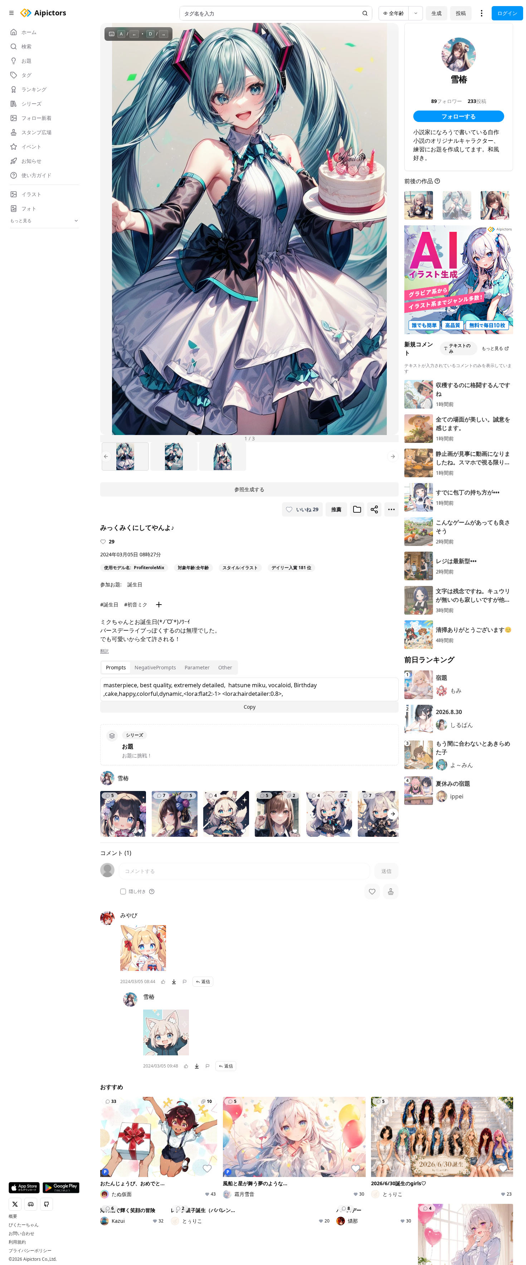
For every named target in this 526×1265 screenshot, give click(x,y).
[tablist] (169, 667)
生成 (437, 13)
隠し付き (137, 891)
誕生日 (134, 584)
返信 (205, 981)
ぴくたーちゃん (24, 1225)
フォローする (459, 116)
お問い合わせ (21, 1233)
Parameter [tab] (197, 667)
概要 (13, 1216)
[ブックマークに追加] (357, 509)
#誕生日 (109, 604)
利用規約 (17, 1242)
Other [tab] (225, 667)
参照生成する (249, 489)
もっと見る (492, 348)
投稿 (461, 13)
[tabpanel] (249, 695)
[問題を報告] (185, 982)
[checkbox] (123, 891)
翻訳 (104, 651)
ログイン (507, 13)
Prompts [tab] (116, 667)
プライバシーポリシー (30, 1251)
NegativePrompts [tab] (155, 667)
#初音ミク (135, 604)
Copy (249, 706)
